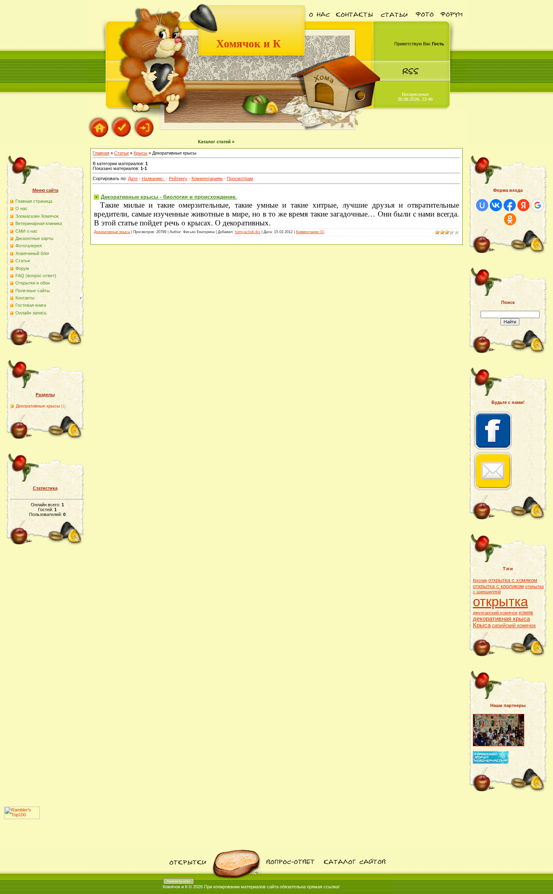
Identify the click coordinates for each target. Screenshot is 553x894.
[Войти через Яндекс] (523, 205)
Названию (152, 178)
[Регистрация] (122, 137)
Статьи (121, 153)
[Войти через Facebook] (510, 205)
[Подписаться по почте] (493, 490)
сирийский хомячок (514, 626)
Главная (101, 153)
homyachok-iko (247, 232)
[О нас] (319, 26)
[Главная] (99, 137)
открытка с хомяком (512, 580)
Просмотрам (240, 178)
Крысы (140, 153)
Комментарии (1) (310, 232)
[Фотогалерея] (424, 26)
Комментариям (207, 178)
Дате (133, 178)
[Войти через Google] (537, 205)
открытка (500, 601)
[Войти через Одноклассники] (510, 219)
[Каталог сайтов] (354, 871)
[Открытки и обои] (186, 871)
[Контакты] (354, 26)
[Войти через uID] (482, 205)
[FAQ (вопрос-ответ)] (290, 871)
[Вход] (144, 137)
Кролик (480, 580)
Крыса (482, 625)
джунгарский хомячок (495, 612)
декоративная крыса (501, 619)
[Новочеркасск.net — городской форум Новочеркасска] (490, 762)
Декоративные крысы (38, 405)
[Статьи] (394, 26)
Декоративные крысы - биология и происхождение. (169, 197)
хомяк (526, 612)
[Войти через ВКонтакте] (496, 205)
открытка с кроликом (498, 586)
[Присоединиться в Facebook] (493, 449)
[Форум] (451, 26)
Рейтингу (178, 178)
